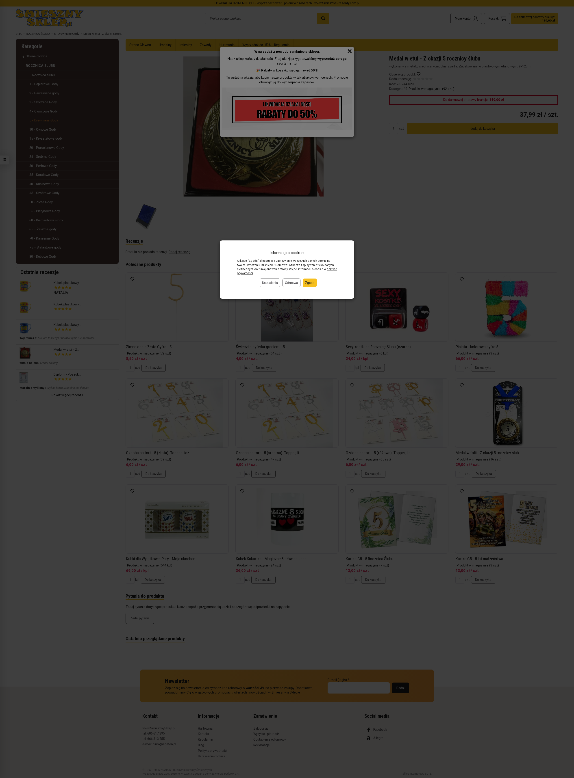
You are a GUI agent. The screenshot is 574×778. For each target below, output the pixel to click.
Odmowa (291, 283)
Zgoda (309, 283)
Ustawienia (270, 283)
